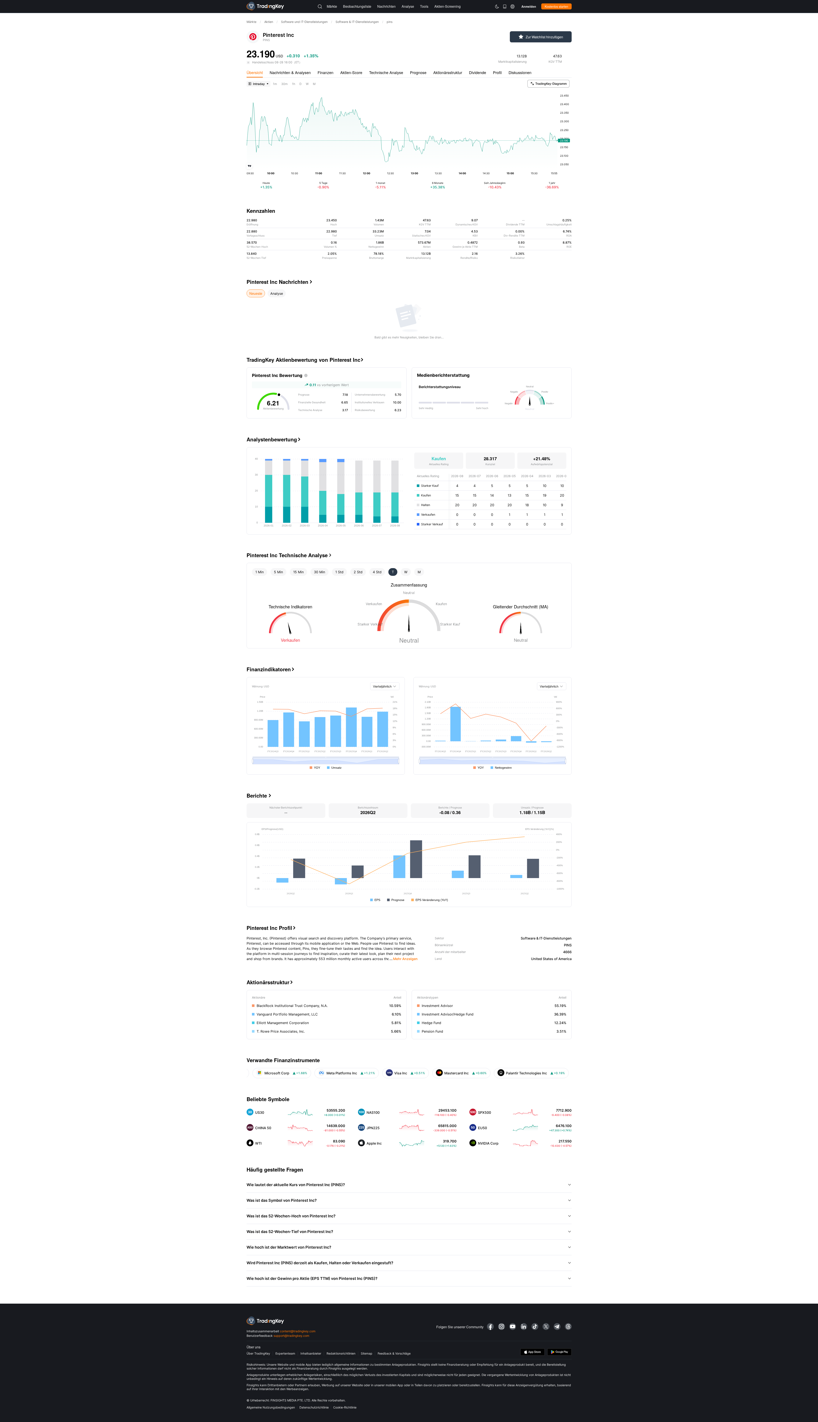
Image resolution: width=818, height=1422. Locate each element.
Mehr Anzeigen (403, 959)
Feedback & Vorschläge (394, 1353)
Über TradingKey (258, 1353)
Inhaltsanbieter (310, 1353)
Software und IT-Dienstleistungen (304, 22)
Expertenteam (285, 1353)
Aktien (268, 22)
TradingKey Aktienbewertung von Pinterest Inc (305, 359)
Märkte (251, 22)
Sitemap (366, 1353)
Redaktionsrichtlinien (341, 1353)
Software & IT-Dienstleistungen (357, 22)
